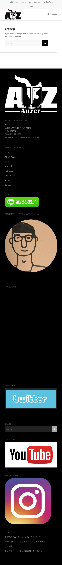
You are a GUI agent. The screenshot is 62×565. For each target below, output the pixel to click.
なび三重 (8, 546)
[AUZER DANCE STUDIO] (26, 14)
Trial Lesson (10, 175)
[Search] (46, 14)
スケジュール (26, 2)
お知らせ (37, 2)
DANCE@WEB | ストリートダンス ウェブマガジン (26, 541)
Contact (8, 185)
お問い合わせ (48, 2)
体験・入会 (14, 2)
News (7, 161)
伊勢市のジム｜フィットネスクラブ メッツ (23, 537)
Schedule (9, 166)
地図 (31, 6)
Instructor (9, 171)
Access (8, 180)
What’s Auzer (10, 157)
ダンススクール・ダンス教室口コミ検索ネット (24, 551)
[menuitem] (13, 2)
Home (7, 152)
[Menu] (53, 14)
